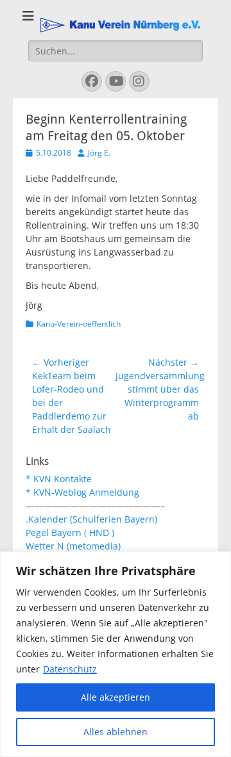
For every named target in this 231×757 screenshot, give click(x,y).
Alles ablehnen (115, 732)
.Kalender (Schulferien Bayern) (91, 519)
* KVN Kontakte (59, 479)
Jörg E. (99, 152)
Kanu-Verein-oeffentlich (79, 323)
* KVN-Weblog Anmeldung (82, 492)
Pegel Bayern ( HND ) (70, 532)
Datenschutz (70, 669)
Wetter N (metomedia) (73, 546)
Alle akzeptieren (115, 697)
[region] (115, 654)
